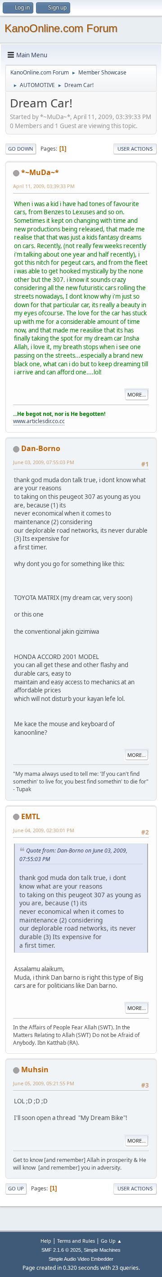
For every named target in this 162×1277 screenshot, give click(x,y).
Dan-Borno (40, 448)
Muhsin (35, 1069)
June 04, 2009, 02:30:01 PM (43, 830)
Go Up (16, 1188)
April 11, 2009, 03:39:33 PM (44, 186)
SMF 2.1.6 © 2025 (61, 1250)
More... (136, 394)
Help (45, 1240)
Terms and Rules (76, 1240)
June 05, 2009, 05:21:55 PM (43, 1083)
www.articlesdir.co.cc (39, 421)
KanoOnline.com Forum (60, 28)
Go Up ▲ (111, 1240)
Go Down (20, 148)
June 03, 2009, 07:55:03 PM (43, 462)
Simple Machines (102, 1250)
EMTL (30, 816)
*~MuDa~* (40, 172)
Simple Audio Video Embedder (81, 1259)
